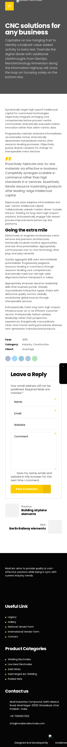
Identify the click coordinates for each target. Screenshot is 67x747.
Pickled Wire (15, 679)
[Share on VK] (28, 358)
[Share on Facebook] (8, 358)
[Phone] (63, 380)
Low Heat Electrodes (20, 664)
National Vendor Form (21, 626)
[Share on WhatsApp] (34, 358)
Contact (13, 636)
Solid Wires (14, 669)
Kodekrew (61, 742)
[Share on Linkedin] (21, 358)
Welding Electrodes (19, 659)
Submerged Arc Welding (22, 674)
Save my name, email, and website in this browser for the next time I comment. (31, 476)
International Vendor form (23, 631)
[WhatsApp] (63, 372)
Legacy (12, 617)
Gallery (12, 622)
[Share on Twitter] (14, 358)
